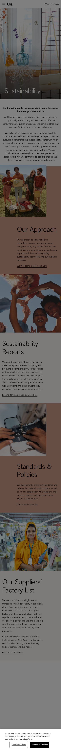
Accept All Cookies (39, 744)
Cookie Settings (19, 744)
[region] (30, 739)
